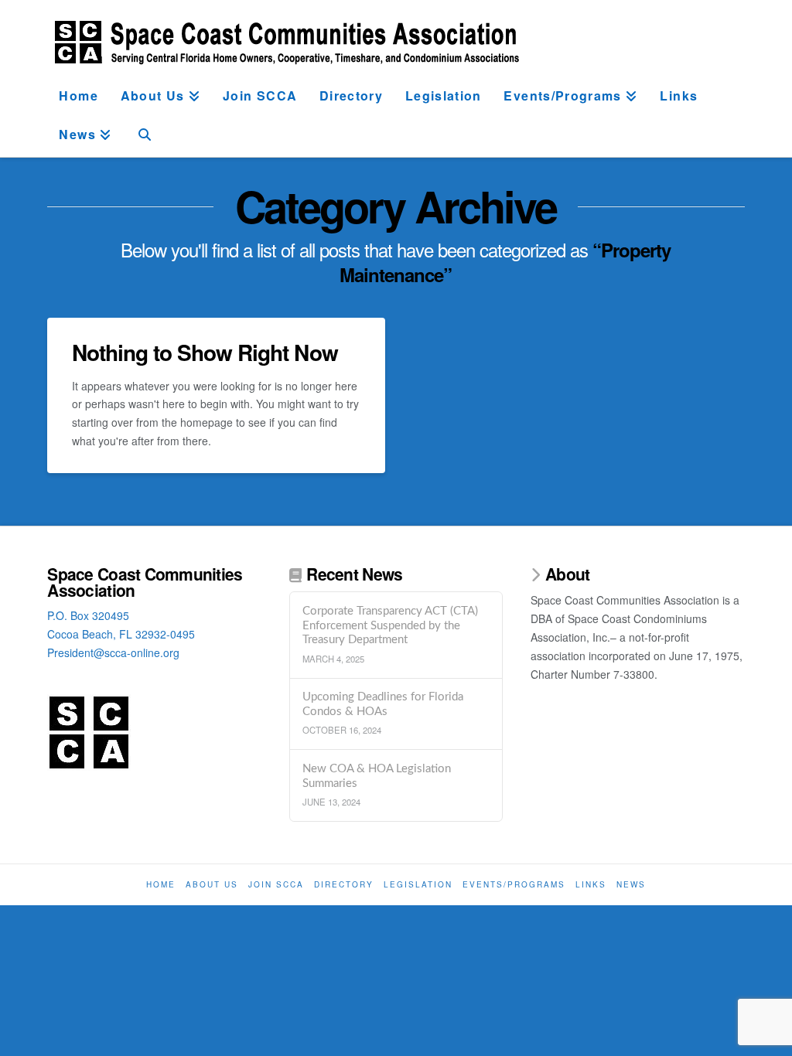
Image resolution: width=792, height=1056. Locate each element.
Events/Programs (514, 885)
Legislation (418, 885)
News (631, 885)
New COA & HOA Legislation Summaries (376, 776)
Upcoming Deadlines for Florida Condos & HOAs (382, 704)
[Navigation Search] (144, 137)
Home (161, 885)
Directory (344, 885)
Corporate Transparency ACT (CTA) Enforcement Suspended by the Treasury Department (390, 625)
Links (590, 885)
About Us (212, 885)
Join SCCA (276, 885)
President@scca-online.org (113, 652)
